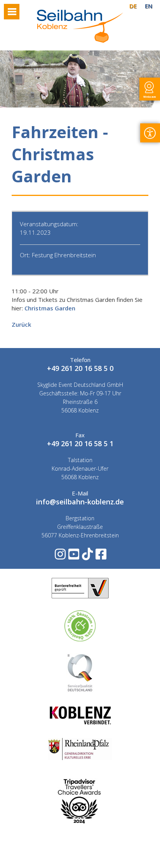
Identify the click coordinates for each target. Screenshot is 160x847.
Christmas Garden (49, 308)
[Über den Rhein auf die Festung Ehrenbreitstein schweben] (80, 40)
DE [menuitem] (133, 6)
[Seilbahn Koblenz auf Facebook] (100, 556)
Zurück (21, 324)
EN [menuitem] (148, 6)
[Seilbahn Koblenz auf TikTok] (87, 556)
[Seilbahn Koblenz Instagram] (60, 556)
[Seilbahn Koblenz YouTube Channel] (73, 556)
